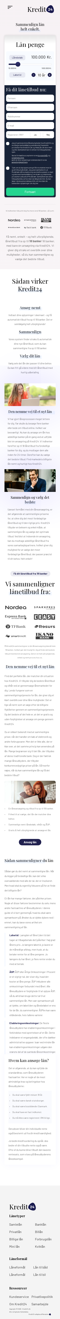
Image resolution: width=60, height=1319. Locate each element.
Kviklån (40, 1246)
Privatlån (15, 1232)
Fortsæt (30, 192)
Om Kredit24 (18, 1304)
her (37, 183)
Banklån (40, 1224)
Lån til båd (40, 1267)
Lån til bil (39, 1274)
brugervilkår (43, 155)
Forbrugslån (43, 1239)
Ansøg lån (30, 842)
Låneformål (17, 1267)
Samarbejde (40, 1304)
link (43, 179)
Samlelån (15, 1224)
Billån (39, 1232)
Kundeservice (19, 1297)
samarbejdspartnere (20, 162)
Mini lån (14, 1246)
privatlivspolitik (18, 158)
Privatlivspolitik (42, 1297)
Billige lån (16, 1239)
